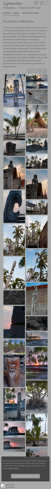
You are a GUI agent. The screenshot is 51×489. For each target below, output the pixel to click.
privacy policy (13, 468)
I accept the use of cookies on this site (25, 476)
